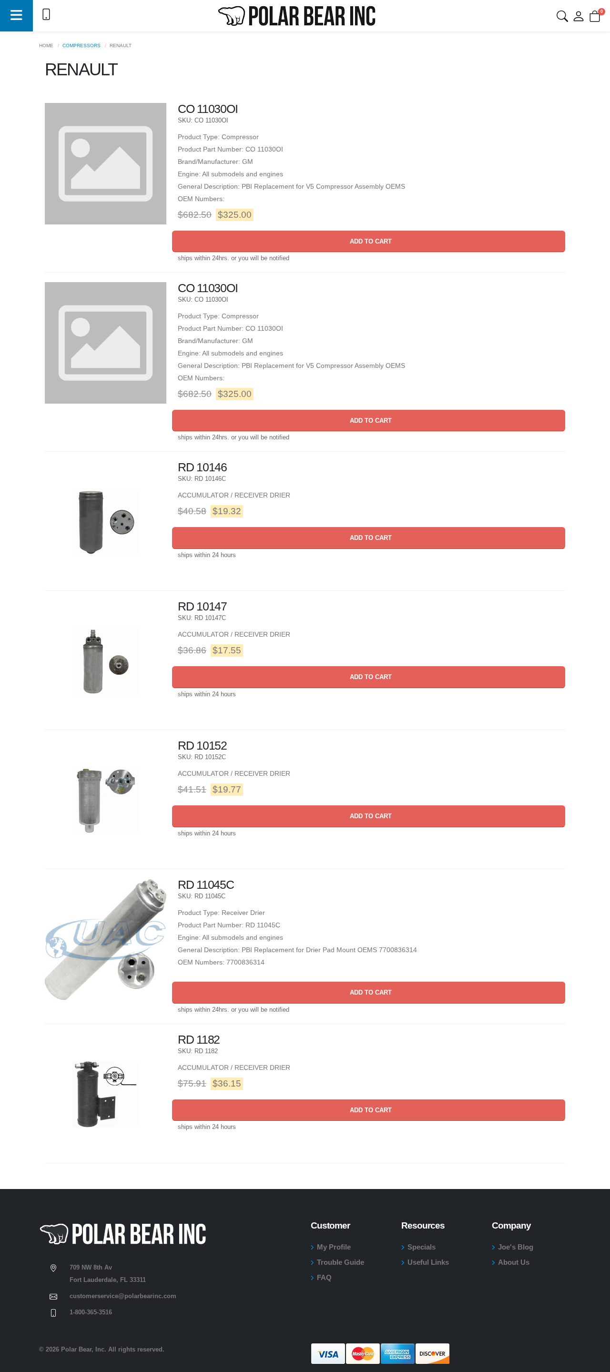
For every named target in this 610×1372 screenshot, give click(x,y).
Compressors (81, 45)
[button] (16, 15)
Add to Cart (369, 241)
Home (46, 45)
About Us (513, 1262)
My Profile (334, 1247)
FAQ (324, 1277)
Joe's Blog (515, 1247)
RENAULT (121, 45)
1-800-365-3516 (91, 1312)
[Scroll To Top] (593, 1361)
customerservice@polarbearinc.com (123, 1296)
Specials (421, 1247)
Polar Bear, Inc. (83, 1349)
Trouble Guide (340, 1262)
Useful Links (428, 1262)
